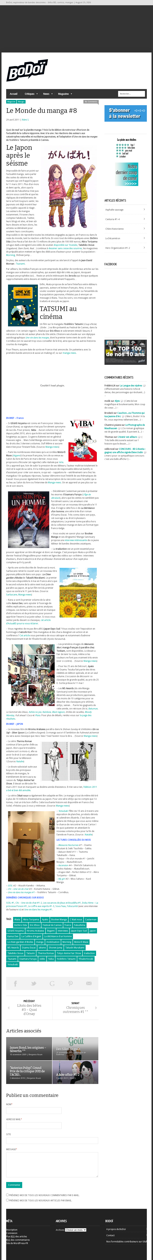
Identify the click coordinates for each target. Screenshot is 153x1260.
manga (39, 942)
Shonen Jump (55, 947)
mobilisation (53, 942)
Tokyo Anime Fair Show (69, 953)
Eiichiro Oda (20, 925)
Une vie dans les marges (37, 337)
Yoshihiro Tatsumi (66, 959)
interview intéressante (76, 540)
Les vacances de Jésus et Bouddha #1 (62, 903)
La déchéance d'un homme (58, 936)
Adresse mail (14, 1119)
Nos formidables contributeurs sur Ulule (127, 1241)
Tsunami (20, 263)
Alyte (117, 401)
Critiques (27, 94)
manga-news (69, 353)
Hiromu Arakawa (35, 930)
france (68, 925)
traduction (89, 953)
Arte (61, 462)
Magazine (61, 94)
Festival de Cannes (52, 925)
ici (19, 909)
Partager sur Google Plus (52, 983)
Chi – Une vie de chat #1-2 (28, 903)
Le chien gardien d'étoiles (20, 942)
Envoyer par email (89, 983)
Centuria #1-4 (112, 219)
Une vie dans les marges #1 (21, 892)
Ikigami (51, 930)
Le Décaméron (112, 238)
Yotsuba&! (12, 964)
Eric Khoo (35, 925)
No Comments (91, 102)
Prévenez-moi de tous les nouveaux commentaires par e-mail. (44, 1195)
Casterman (90, 919)
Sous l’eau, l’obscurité (66, 906)
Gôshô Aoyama (15, 930)
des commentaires (18, 1240)
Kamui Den (12, 936)
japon (93, 930)
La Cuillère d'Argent (31, 936)
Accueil (13, 93)
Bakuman (93, 708)
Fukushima (79, 925)
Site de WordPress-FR (17, 1243)
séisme (42, 947)
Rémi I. (25, 119)
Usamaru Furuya (28, 959)
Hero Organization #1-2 (117, 248)
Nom (9, 1104)
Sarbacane (11, 594)
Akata (17, 919)
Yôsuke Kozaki (86, 959)
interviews (63, 930)
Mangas (21, 102)
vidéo (42, 959)
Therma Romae (46, 953)
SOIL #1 (10, 903)
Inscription (11, 1230)
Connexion (11, 1233)
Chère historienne (114, 229)
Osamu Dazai (29, 947)
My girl (61, 879)
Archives (60, 1230)
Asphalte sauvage (114, 209)
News (44, 94)
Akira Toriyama (31, 919)
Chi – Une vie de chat (18, 889)
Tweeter (34, 983)
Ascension (63, 865)
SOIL (10, 885)
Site (8, 1134)
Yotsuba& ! (63, 811)
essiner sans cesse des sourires (66, 248)
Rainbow (46, 712)
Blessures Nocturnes (68, 845)
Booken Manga (59, 919)
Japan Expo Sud (79, 930)
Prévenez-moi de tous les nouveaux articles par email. (40, 1200)
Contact (110, 1235)
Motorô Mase (81, 942)
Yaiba (51, 959)
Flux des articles (16, 1236)
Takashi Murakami (74, 947)
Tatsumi (30, 953)
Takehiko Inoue (15, 953)
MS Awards (13, 947)
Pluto (37, 715)
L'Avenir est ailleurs (127, 437)
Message (11, 1149)
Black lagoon (58, 712)
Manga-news (52, 447)
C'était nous (76, 919)
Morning (10, 255)
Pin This (70, 983)
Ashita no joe (35, 712)
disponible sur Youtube (65, 245)
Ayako (45, 919)
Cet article (25, 635)
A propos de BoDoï (116, 1229)
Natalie (20, 761)
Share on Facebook (15, 983)
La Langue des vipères (131, 385)
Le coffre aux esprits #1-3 (41, 906)
